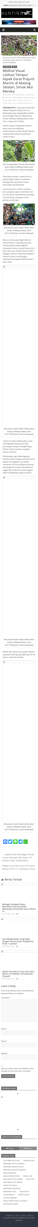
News (14, 67)
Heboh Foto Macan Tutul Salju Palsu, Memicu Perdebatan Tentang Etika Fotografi (18, 973)
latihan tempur (12, 100)
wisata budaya (9, 1194)
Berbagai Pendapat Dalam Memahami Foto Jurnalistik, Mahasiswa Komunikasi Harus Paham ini (19, 908)
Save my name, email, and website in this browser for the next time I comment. (17, 1069)
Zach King (30, 1179)
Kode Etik (30, 1215)
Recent (28, 1148)
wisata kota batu (10, 1185)
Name (4, 1029)
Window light (29, 1160)
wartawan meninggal (12, 1188)
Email (4, 1041)
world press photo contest (15, 1201)
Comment (5, 998)
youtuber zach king (11, 1160)
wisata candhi (23, 1194)
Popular (11, 1148)
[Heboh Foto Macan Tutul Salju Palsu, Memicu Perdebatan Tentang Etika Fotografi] (19, 951)
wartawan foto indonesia (13, 1163)
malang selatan (7, 103)
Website (4, 1053)
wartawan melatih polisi (13, 1166)
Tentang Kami (10, 1215)
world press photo (11, 1176)
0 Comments (8, 97)
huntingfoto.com (20, 97)
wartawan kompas (10, 1204)
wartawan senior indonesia (14, 1170)
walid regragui (9, 1173)
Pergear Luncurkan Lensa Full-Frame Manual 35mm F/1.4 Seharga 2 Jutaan (18, 868)
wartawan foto (9, 1191)
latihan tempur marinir (24, 100)
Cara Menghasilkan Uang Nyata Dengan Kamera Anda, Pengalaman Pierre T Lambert (18, 941)
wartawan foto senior (12, 1182)
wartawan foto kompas (13, 1179)
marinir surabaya (18, 103)
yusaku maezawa (10, 1198)
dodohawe (22, 95)
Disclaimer (23, 1215)
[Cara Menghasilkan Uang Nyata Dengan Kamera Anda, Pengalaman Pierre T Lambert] (19, 919)
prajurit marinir (28, 103)
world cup (27, 1176)
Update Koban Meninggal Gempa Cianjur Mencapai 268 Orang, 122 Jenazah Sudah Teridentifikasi (18, 857)
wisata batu (24, 1191)
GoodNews (7, 67)
